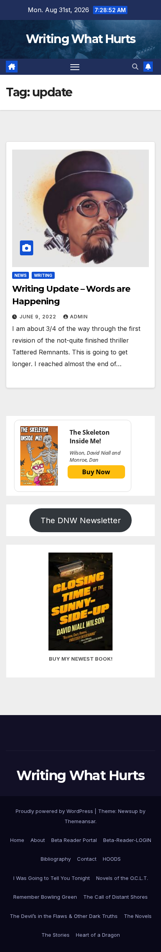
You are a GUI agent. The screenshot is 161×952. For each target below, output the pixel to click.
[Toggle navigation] (75, 66)
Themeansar (79, 821)
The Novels (138, 916)
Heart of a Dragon (98, 935)
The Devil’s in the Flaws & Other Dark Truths (64, 916)
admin (79, 317)
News (20, 275)
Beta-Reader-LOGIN (127, 840)
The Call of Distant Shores (115, 897)
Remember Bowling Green (45, 897)
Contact (87, 859)
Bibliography (56, 859)
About (37, 840)
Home (17, 840)
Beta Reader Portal (74, 840)
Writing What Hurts (80, 39)
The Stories (55, 935)
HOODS (112, 859)
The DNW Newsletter (81, 520)
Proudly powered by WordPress (55, 811)
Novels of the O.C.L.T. (122, 878)
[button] (135, 66)
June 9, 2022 (39, 317)
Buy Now (96, 472)
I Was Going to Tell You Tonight (51, 878)
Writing (43, 275)
